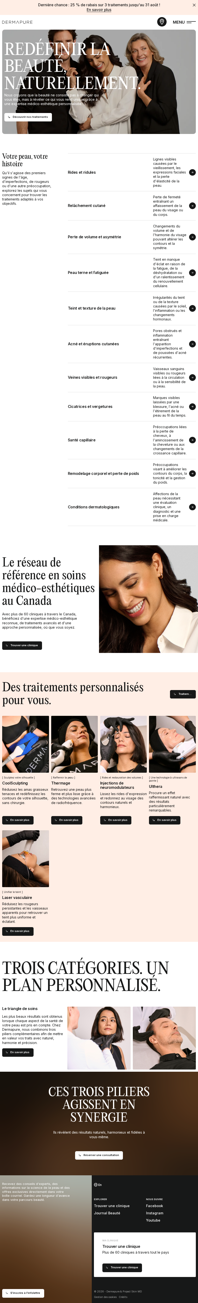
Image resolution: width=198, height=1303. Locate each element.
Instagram (154, 1213)
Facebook (154, 1206)
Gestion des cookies (105, 1297)
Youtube (153, 1220)
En (100, 1185)
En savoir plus (99, 9)
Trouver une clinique (112, 1206)
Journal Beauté (107, 1213)
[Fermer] (194, 5)
